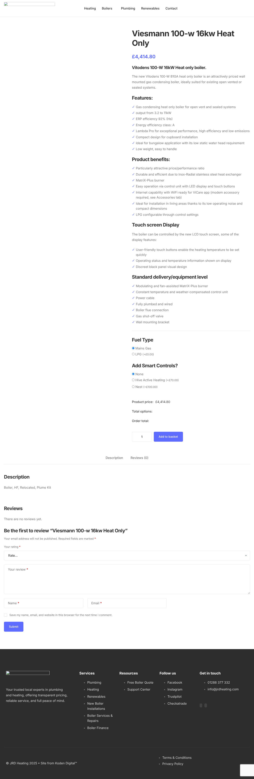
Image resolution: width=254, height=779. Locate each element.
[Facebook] (201, 705)
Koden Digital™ (66, 763)
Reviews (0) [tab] (139, 458)
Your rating (12, 547)
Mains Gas (143, 348)
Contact (171, 8)
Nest (146, 387)
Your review (18, 569)
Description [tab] (114, 458)
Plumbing (128, 8)
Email (96, 603)
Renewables (150, 8)
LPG (144, 354)
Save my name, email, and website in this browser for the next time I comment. (60, 615)
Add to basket (168, 436)
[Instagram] (205, 705)
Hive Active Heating (157, 380)
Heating (90, 8)
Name (13, 603)
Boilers (107, 8)
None (139, 374)
